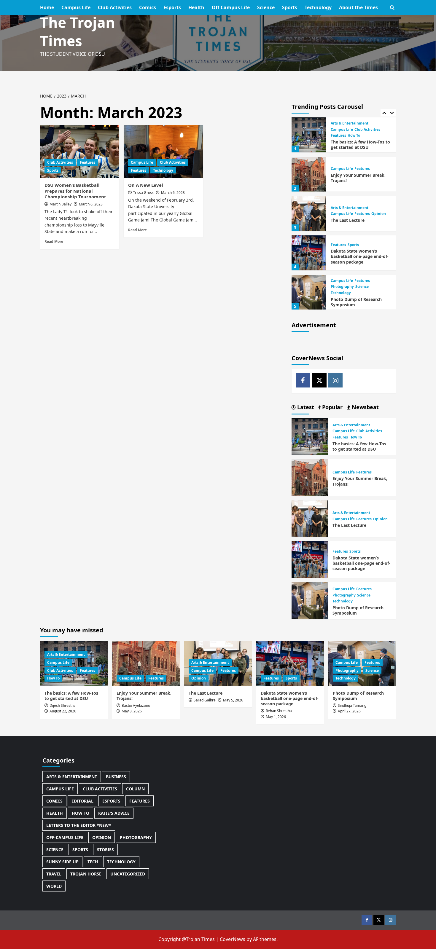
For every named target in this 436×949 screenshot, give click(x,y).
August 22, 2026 (63, 711)
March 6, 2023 (91, 204)
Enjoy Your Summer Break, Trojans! (358, 177)
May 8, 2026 (132, 711)
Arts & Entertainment (349, 123)
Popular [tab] (332, 407)
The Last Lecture (348, 220)
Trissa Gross (143, 192)
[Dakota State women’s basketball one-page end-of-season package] (309, 252)
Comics (147, 7)
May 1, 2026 (276, 716)
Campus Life (75, 7)
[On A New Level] (163, 151)
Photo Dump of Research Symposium (356, 301)
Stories (105, 849)
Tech (92, 862)
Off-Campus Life (231, 7)
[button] (392, 7)
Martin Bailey (60, 204)
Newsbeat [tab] (364, 407)
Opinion (378, 214)
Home (47, 7)
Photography (342, 287)
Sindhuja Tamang (352, 705)
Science (266, 7)
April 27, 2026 (349, 711)
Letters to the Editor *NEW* (78, 825)
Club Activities (115, 7)
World (54, 886)
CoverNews (232, 939)
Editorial (82, 801)
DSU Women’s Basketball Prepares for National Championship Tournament (75, 191)
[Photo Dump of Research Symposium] (309, 292)
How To (354, 135)
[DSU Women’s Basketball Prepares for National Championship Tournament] (79, 151)
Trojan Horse (85, 874)
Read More (53, 241)
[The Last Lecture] (309, 213)
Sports (289, 7)
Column (135, 789)
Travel (53, 874)
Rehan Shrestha (279, 710)
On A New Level (145, 185)
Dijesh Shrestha (63, 705)
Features (87, 162)
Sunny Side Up (62, 862)
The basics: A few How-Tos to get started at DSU (360, 144)
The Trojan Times (77, 31)
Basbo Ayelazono (136, 705)
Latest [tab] (305, 407)
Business (116, 776)
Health (196, 7)
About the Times (358, 7)
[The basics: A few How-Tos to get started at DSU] (309, 134)
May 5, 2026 (233, 700)
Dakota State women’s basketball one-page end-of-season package (360, 256)
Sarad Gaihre (205, 700)
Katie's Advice (114, 813)
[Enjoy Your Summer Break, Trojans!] (309, 174)
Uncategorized (127, 874)
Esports (172, 7)
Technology (318, 7)
